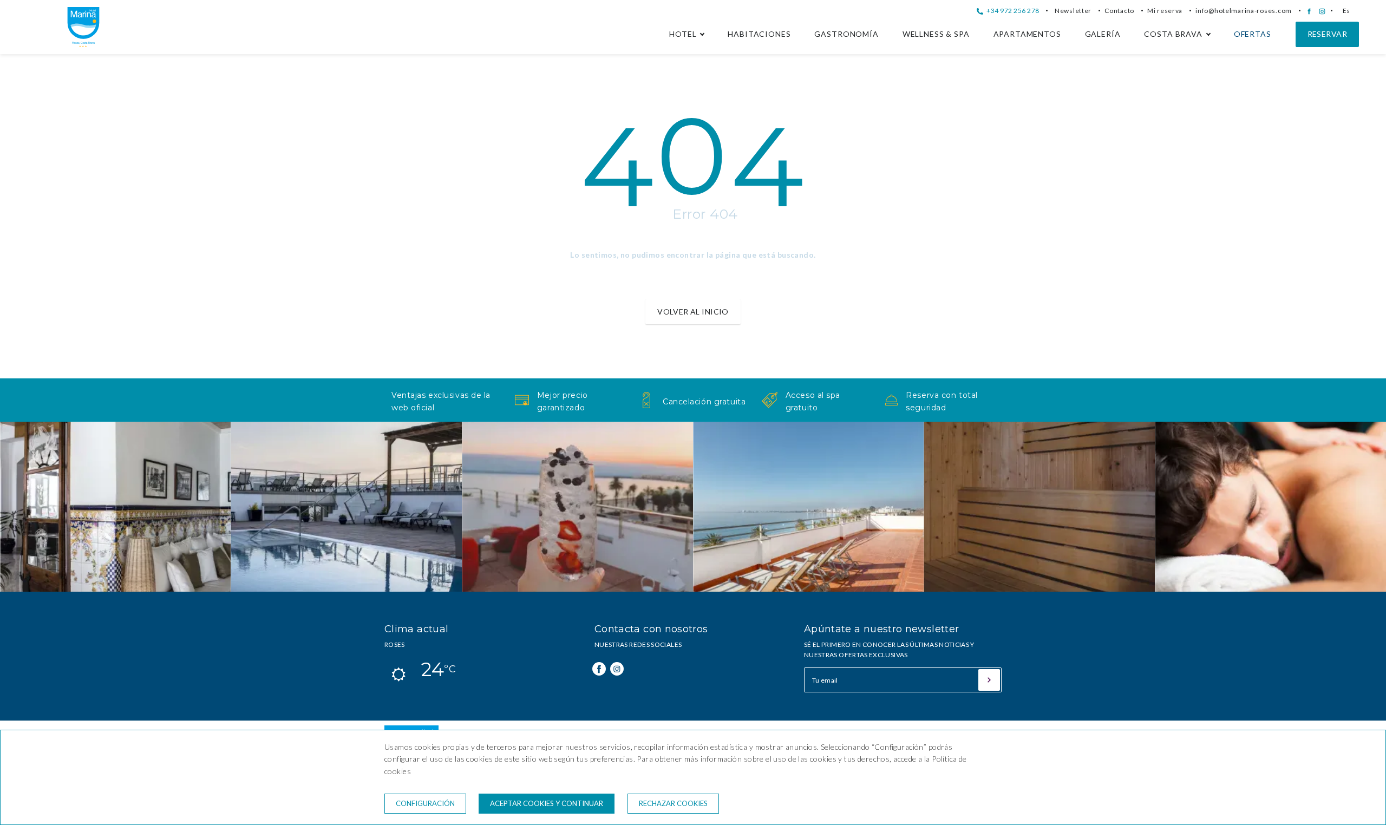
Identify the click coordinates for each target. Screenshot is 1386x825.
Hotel (682, 33)
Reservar (1327, 33)
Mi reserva (1164, 10)
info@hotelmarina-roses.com (1243, 10)
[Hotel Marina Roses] (83, 44)
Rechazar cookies (673, 803)
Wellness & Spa (936, 33)
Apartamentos (1027, 33)
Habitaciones (759, 33)
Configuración (425, 803)
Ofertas (1252, 33)
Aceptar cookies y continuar (546, 803)
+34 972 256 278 (1012, 10)
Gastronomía (846, 33)
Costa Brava (1173, 33)
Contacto (1119, 10)
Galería (1103, 33)
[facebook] (1309, 11)
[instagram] (1322, 11)
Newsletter (1073, 10)
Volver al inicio (693, 311)
